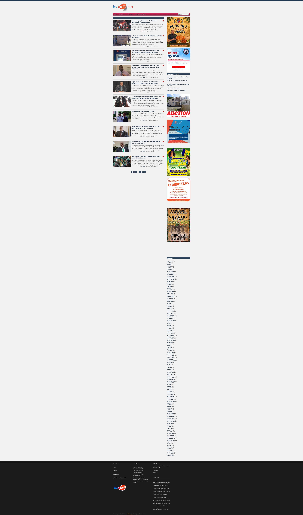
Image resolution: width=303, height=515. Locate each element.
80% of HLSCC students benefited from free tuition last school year (146, 157)
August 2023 (170, 322)
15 (163, 110)
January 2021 (170, 374)
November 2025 (170, 276)
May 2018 (169, 428)
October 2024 (170, 298)
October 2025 (170, 278)
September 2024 (171, 300)
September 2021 (171, 361)
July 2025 (169, 283)
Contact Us (122, 14)
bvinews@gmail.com (138, 467)
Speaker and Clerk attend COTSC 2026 (176, 90)
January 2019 (170, 415)
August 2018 (170, 423)
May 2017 (169, 447)
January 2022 (170, 354)
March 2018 (169, 431)
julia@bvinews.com (138, 472)
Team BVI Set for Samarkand (174, 88)
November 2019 (170, 398)
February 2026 (170, 271)
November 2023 (170, 317)
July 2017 (169, 443)
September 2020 (171, 381)
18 (163, 64)
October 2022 (170, 339)
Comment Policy (166, 508)
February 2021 (170, 372)
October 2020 (170, 379)
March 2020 (169, 391)
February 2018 (170, 433)
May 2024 (169, 306)
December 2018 (170, 416)
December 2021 (170, 355)
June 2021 (169, 366)
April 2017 (169, 448)
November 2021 (170, 357)
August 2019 (170, 403)
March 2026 (169, 269)
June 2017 (169, 445)
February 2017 (170, 452)
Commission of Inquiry (140, 14)
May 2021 (169, 367)
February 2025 (170, 291)
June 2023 (169, 325)
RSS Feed (155, 472)
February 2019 (170, 413)
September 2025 (171, 279)
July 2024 (169, 303)
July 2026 (169, 262)
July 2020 (169, 384)
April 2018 (169, 430)
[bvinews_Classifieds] (178, 201)
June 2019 (169, 406)
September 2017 (171, 440)
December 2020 (170, 376)
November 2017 (170, 437)
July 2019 (169, 404)
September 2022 (171, 340)
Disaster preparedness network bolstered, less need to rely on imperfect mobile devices (146, 97)
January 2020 (170, 394)
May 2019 (169, 408)
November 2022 (170, 337)
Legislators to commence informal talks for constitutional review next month (146, 127)
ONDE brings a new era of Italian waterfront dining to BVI (178, 77)
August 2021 (170, 362)
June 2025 (169, 284)
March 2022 (169, 350)
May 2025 (169, 286)
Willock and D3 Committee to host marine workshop (177, 81)
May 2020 (169, 388)
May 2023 (169, 327)
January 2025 (170, 293)
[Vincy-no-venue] (178, 175)
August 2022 (170, 342)
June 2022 (169, 345)
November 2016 (170, 455)
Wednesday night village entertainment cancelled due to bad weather (144, 21)
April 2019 (169, 410)
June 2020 (169, 386)
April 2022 (169, 349)
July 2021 (169, 364)
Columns (115, 470)
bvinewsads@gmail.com (139, 478)
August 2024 (170, 301)
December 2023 (170, 315)
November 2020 (170, 377)
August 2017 (170, 442)
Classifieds (130, 14)
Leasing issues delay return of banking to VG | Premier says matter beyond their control (146, 51)
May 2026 (169, 266)
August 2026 (170, 261)
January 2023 (170, 333)
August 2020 (170, 382)
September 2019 (171, 401)
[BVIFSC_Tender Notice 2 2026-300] (178, 71)
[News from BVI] (123, 11)
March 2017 (169, 450)
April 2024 (169, 308)
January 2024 (170, 313)
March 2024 (169, 310)
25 (163, 140)
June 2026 (169, 264)
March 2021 (169, 371)
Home (115, 14)
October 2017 (170, 438)
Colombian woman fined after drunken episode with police (147, 36)
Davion (143, 31)
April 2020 (169, 389)
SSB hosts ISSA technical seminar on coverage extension (178, 85)
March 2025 (169, 290)
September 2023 (171, 320)
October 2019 (170, 399)
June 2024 (169, 305)
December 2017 (170, 435)
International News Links (119, 477)
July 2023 (169, 323)
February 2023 (170, 332)
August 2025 (170, 281)
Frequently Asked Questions (158, 509)
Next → (143, 171)
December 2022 (170, 335)
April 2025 (169, 288)
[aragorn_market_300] (178, 241)
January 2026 (170, 273)
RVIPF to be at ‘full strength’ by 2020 (143, 111)
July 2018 (169, 425)
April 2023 (169, 328)
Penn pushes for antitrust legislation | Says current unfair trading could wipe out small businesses (145, 67)
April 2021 (169, 369)
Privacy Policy (155, 508)
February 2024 (170, 312)
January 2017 (170, 453)
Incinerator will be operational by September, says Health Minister (146, 142)
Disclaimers (161, 508)
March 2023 (169, 330)
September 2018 (171, 421)
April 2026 (169, 267)
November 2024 (170, 296)
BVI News (129, 514)
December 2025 (170, 274)
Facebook (155, 470)
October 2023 (170, 318)
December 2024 (170, 295)
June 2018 (169, 426)
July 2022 (169, 344)
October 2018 (170, 420)
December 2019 (170, 396)
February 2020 (170, 393)
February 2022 (170, 352)
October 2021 (170, 359)
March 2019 (169, 411)
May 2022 (169, 347)
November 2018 (170, 418)
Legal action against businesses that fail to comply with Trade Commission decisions (145, 82)
